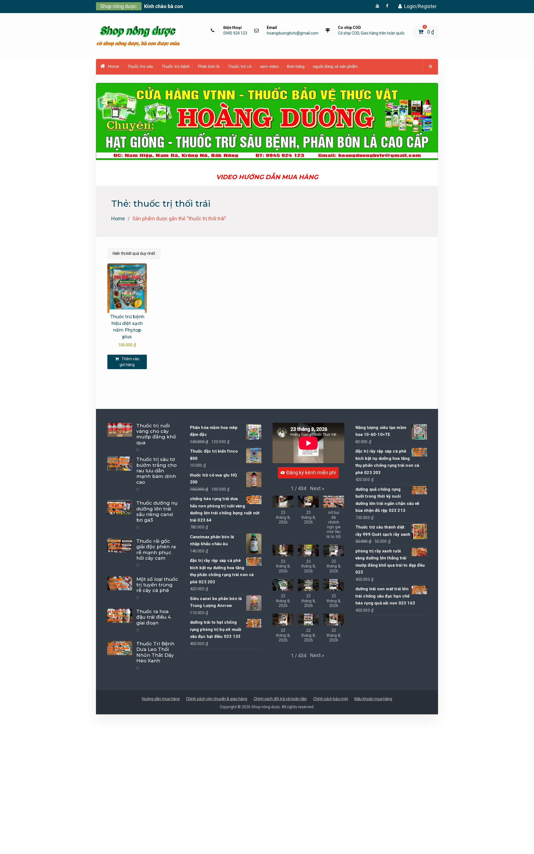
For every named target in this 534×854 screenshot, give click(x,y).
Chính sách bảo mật (330, 699)
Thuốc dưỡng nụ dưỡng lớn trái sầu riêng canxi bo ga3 (157, 511)
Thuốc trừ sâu (140, 66)
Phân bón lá (208, 66)
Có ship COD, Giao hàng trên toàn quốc (371, 33)
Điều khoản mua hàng (373, 699)
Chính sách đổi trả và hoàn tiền (280, 699)
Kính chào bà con (163, 6)
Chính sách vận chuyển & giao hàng (216, 699)
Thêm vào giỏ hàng (129, 362)
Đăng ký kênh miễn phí (311, 472)
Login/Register (420, 6)
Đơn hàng (296, 66)
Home (113, 66)
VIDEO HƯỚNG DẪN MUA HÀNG (267, 177)
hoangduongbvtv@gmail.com (292, 33)
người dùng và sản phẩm (335, 66)
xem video (269, 66)
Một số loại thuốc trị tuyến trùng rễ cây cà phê (157, 584)
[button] (317, 488)
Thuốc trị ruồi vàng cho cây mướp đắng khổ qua (156, 434)
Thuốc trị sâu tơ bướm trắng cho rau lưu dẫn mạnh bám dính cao (156, 470)
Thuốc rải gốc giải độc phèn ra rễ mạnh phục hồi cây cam (156, 549)
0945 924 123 (235, 33)
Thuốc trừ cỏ (240, 66)
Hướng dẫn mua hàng (161, 699)
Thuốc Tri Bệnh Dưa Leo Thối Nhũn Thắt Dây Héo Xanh (155, 652)
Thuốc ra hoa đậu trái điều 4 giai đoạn (153, 617)
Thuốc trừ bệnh (176, 66)
